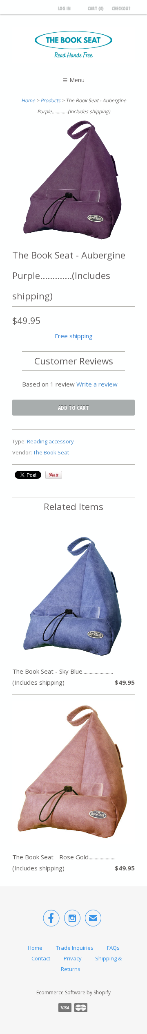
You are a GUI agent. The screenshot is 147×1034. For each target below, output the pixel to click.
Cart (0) (96, 8)
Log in (64, 8)
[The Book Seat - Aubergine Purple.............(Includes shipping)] (73, 239)
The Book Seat (51, 452)
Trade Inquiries (75, 947)
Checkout (121, 8)
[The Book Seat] (73, 46)
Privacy (73, 958)
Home (35, 947)
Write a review (97, 384)
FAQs (113, 947)
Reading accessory (50, 441)
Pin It (53, 475)
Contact (40, 958)
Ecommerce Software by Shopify (73, 992)
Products (50, 100)
